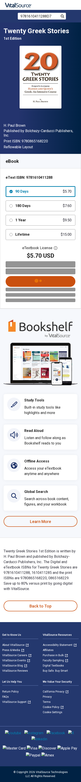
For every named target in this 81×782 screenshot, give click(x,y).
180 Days (43, 206)
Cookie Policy (51, 707)
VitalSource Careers (15, 655)
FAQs (5, 696)
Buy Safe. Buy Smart (55, 670)
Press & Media (11, 650)
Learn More (40, 521)
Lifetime (43, 234)
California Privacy (54, 691)
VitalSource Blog (13, 665)
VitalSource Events (14, 660)
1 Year (43, 220)
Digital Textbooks (53, 665)
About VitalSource (13, 645)
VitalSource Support (14, 702)
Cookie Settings (52, 712)
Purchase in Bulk (53, 655)
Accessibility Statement (58, 645)
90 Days (43, 191)
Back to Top (40, 606)
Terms (47, 702)
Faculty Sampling (54, 660)
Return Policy (10, 691)
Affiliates (48, 650)
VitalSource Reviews (15, 670)
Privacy (47, 696)
